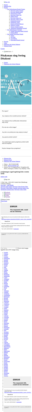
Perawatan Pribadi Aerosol (17, 40)
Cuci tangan (14, 38)
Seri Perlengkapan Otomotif (14, 29)
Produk (6, 7)
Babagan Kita (7, 6)
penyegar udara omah (6, 186)
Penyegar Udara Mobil (6, 188)
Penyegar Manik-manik (17, 12)
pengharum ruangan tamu (7, 189)
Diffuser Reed (14, 16)
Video (5, 43)
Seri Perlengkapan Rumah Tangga (16, 9)
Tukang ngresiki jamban (17, 27)
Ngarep (6, 4)
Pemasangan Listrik (16, 13)
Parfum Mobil (14, 32)
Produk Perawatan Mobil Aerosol (19, 31)
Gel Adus (13, 37)
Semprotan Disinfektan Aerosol (19, 28)
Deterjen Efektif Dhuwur (17, 24)
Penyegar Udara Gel (16, 18)
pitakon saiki (4, 176)
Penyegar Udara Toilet (20, 189)
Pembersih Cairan (15, 22)
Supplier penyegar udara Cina (21, 188)
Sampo (12, 35)
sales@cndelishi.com (13, 165)
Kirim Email (4, 201)
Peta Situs (3, 185)
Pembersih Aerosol (15, 21)
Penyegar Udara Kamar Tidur (20, 186)
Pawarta (6, 41)
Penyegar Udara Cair (16, 15)
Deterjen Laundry (15, 25)
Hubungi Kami (8, 46)
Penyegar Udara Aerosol (17, 10)
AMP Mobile (10, 185)
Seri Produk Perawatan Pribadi (15, 34)
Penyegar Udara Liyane (17, 19)
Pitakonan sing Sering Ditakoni (12, 44)
